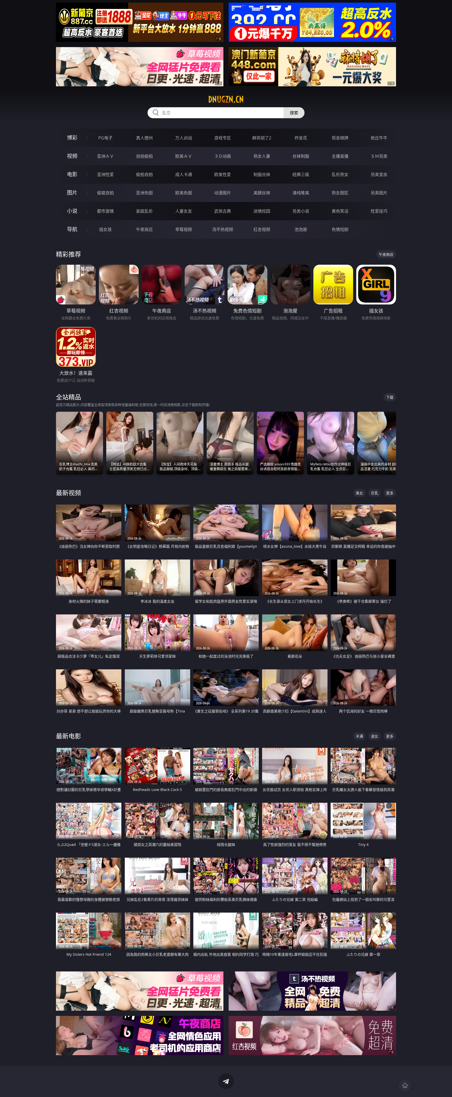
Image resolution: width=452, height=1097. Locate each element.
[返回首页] (405, 1085)
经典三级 (300, 174)
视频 (72, 156)
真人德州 (144, 138)
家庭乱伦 (144, 211)
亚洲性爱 (105, 174)
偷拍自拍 (144, 174)
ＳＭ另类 (379, 156)
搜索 (294, 113)
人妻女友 (183, 211)
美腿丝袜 (261, 193)
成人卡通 (183, 174)
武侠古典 (222, 211)
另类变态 (379, 174)
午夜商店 (144, 229)
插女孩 (105, 229)
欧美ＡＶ (183, 156)
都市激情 (105, 211)
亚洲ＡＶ (105, 156)
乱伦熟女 (340, 174)
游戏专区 (222, 138)
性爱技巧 (379, 211)
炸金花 (301, 138)
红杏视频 (261, 229)
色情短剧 (340, 229)
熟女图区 (340, 193)
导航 (72, 229)
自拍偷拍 (144, 156)
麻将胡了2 (261, 138)
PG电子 (105, 138)
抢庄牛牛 (379, 138)
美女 (359, 492)
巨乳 (374, 492)
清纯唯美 (300, 193)
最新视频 (68, 492)
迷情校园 (261, 211)
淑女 (374, 736)
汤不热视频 (222, 229)
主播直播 (340, 156)
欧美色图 (183, 193)
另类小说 (300, 211)
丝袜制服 (300, 156)
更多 (389, 492)
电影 (72, 174)
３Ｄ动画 (222, 156)
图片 (72, 192)
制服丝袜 (261, 174)
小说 (72, 210)
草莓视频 (183, 229)
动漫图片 (222, 193)
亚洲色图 (144, 193)
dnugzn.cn (226, 99)
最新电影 (68, 736)
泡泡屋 (301, 229)
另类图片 (379, 193)
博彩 (72, 137)
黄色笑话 (340, 211)
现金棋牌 (340, 138)
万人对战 (183, 138)
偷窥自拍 (105, 193)
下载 (389, 397)
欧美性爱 (222, 174)
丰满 (359, 736)
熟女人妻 (261, 156)
